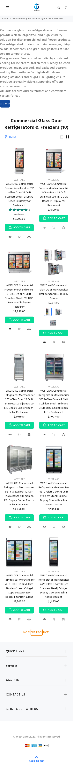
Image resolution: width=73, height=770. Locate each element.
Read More (5, 104)
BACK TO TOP (36, 761)
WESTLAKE (19, 180)
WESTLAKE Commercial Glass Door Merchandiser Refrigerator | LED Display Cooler (53, 292)
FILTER (12, 137)
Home (5, 19)
